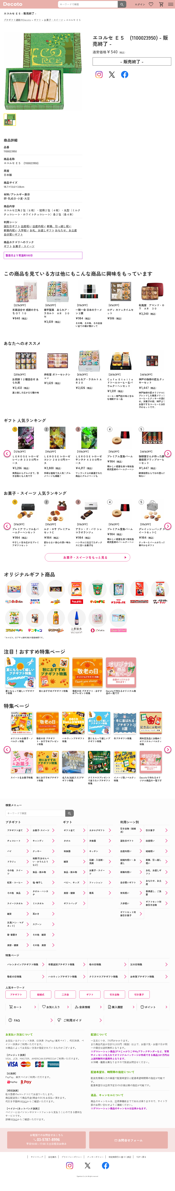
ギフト (8, 246)
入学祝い (23, 230)
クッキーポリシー (95, 1156)
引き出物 (114, 994)
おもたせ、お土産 (66, 230)
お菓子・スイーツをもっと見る (85, 557)
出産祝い (26, 226)
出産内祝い (39, 226)
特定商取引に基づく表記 (120, 1156)
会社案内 (52, 1156)
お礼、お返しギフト (42, 230)
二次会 (65, 994)
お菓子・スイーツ (24, 246)
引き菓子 (139, 994)
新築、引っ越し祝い (59, 226)
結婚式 (40, 994)
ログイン (140, 4)
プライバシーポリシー (72, 1156)
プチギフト (16, 994)
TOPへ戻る (141, 1156)
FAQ (24, 1101)
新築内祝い (10, 230)
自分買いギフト (13, 234)
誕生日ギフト (12, 226)
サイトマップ (37, 1156)
